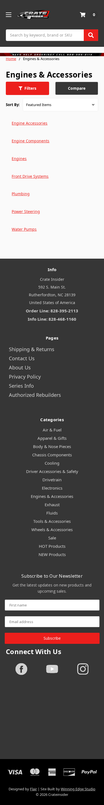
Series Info (21, 385)
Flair (33, 788)
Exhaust (52, 504)
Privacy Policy (25, 376)
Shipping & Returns (31, 349)
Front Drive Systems (30, 176)
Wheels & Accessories (52, 529)
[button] (27, 88)
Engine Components (30, 140)
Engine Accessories (29, 123)
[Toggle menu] (8, 14)
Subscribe (52, 638)
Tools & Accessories (52, 521)
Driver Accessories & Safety (52, 471)
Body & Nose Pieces (52, 446)
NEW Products (52, 554)
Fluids (52, 513)
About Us (20, 367)
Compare (76, 88)
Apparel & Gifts (52, 438)
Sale (52, 538)
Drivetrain (52, 479)
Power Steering (26, 211)
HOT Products (52, 546)
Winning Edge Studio (78, 788)
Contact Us (22, 358)
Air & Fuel (52, 430)
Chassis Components (52, 454)
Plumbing (21, 193)
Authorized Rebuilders (35, 395)
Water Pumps (24, 229)
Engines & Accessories (52, 496)
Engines (19, 158)
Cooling (52, 463)
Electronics (52, 488)
